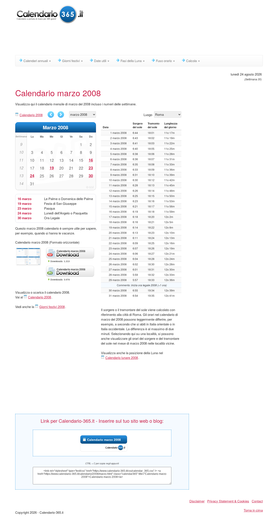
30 (91, 176)
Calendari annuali (36, 60)
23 (91, 168)
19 (52, 168)
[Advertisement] (120, 40)
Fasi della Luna (131, 60)
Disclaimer (197, 501)
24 (32, 176)
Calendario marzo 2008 (104, 439)
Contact (257, 501)
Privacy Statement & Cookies (228, 501)
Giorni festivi (71, 60)
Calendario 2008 (31, 115)
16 (91, 160)
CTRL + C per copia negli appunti (102, 463)
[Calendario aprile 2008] (61, 114)
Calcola (192, 60)
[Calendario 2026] (50, 13)
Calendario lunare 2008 (121, 357)
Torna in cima (253, 510)
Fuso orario (164, 60)
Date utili (100, 60)
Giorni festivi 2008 (52, 306)
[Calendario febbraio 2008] (51, 114)
